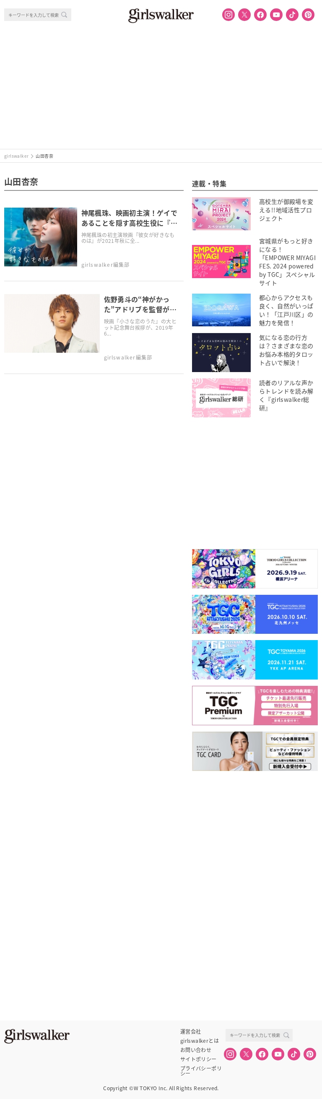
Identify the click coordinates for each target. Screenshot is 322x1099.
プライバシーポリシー (201, 1068)
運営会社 (190, 1031)
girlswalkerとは (199, 1040)
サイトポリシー (198, 1059)
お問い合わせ (195, 1049)
